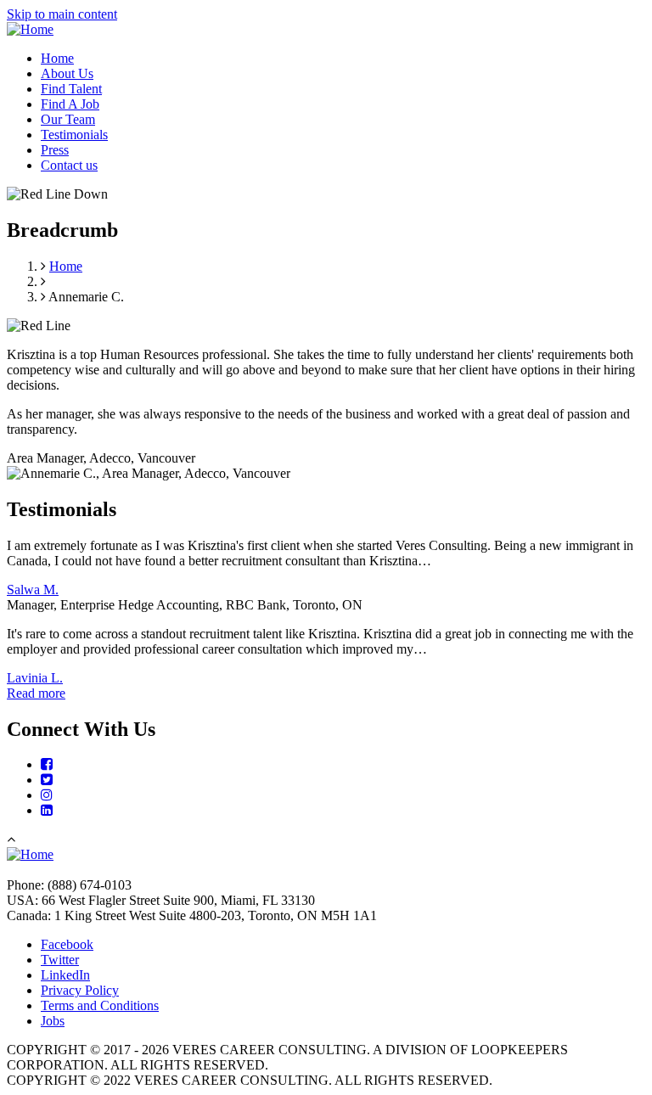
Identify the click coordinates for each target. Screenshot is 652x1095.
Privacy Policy (80, 990)
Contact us (69, 165)
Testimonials (74, 134)
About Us (67, 73)
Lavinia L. (35, 678)
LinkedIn (65, 975)
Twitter (60, 959)
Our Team (68, 119)
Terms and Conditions (100, 1005)
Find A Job (70, 104)
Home (57, 58)
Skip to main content (62, 14)
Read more (36, 693)
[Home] (30, 29)
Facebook (67, 944)
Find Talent (71, 88)
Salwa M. (33, 589)
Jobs (53, 1021)
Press (55, 150)
